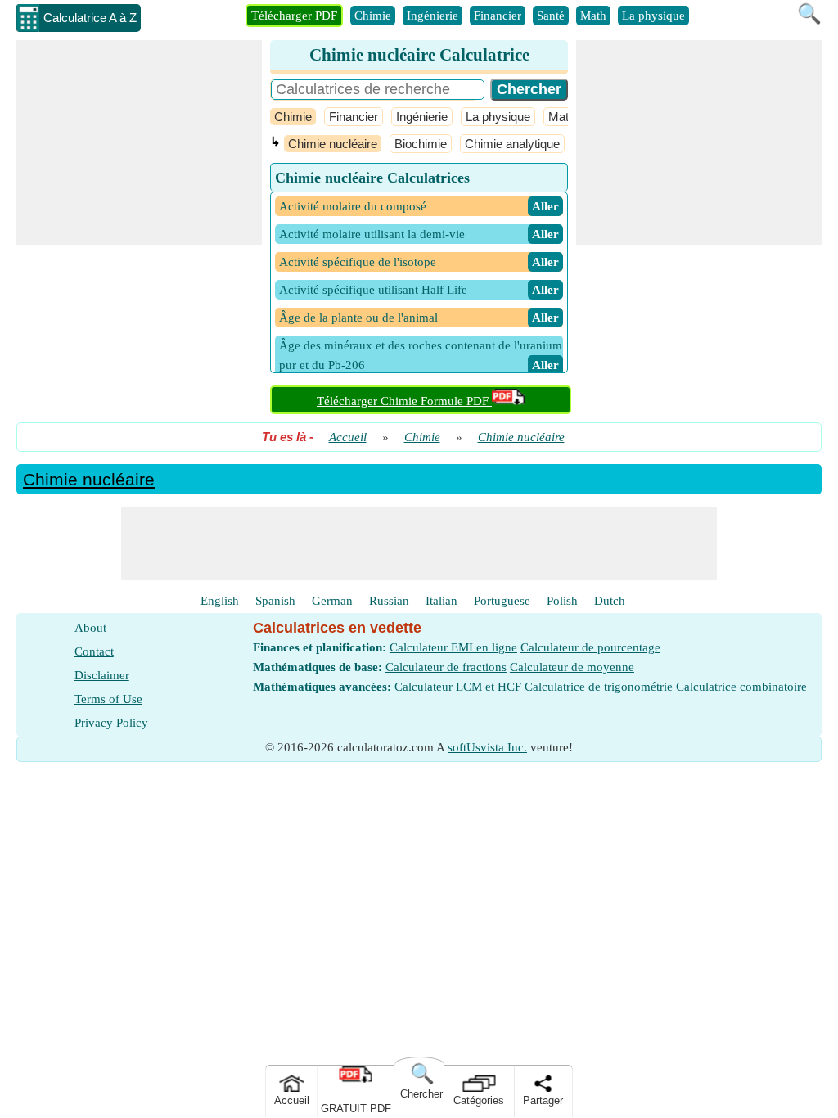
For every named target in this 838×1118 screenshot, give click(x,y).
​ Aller (545, 206)
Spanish (275, 600)
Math (593, 15)
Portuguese (502, 600)
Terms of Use (108, 699)
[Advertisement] (139, 142)
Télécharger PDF (294, 15)
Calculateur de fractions (446, 667)
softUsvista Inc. (487, 747)
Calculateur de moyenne (572, 667)
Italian (441, 600)
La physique (653, 15)
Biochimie (420, 144)
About (90, 627)
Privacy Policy (111, 722)
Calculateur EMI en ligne (453, 647)
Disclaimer (101, 675)
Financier (497, 15)
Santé (551, 15)
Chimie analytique (512, 144)
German (332, 600)
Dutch (609, 600)
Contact (94, 651)
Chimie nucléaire (332, 144)
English (219, 600)
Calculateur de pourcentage (590, 647)
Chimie (372, 15)
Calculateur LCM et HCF (457, 686)
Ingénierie (432, 15)
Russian (389, 600)
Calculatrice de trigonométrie (599, 686)
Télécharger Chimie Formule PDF (404, 401)
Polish (562, 600)
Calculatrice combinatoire (741, 686)
